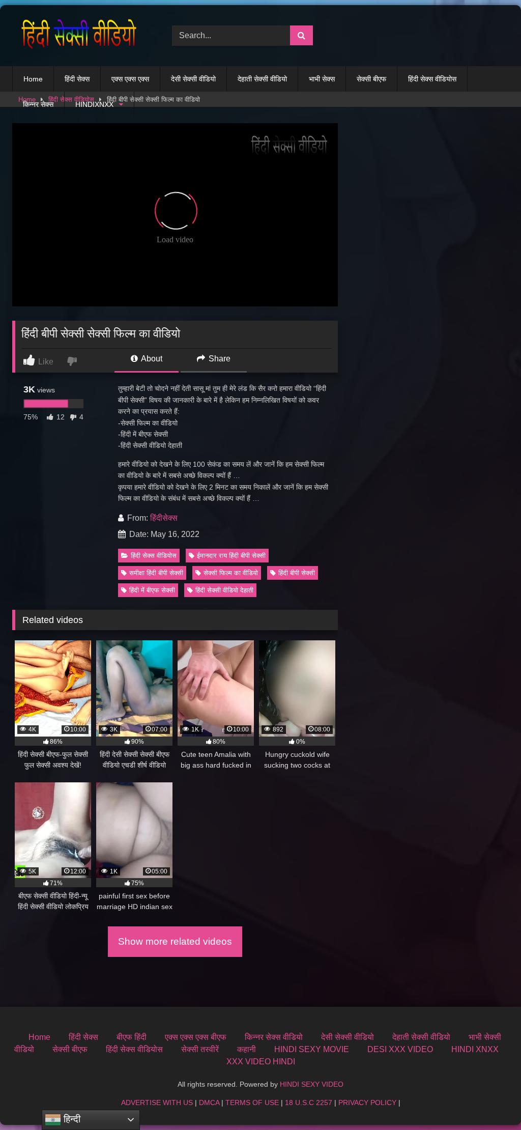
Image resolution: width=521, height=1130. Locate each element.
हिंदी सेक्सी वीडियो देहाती (224, 590)
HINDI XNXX (475, 1049)
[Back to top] (489, 1100)
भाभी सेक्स (322, 79)
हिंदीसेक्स (164, 518)
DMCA (209, 1102)
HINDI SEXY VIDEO (311, 1084)
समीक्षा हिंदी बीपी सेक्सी (156, 573)
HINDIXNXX (94, 104)
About (150, 358)
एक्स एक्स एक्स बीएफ (195, 1037)
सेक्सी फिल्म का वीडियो (231, 573)
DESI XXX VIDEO (400, 1049)
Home (33, 79)
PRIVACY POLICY (367, 1102)
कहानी (246, 1049)
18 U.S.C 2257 (308, 1102)
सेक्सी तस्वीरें (200, 1049)
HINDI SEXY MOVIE (311, 1049)
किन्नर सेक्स (38, 104)
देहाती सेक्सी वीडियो (262, 79)
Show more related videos (175, 941)
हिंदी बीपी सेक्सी (296, 573)
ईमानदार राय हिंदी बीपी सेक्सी (231, 555)
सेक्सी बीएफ (371, 79)
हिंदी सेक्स (77, 79)
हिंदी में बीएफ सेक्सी (152, 590)
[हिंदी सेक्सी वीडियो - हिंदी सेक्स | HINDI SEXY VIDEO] (80, 35)
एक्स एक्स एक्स (130, 79)
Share (218, 358)
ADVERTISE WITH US (157, 1102)
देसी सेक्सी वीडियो (193, 79)
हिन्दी (70, 1119)
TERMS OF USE (252, 1102)
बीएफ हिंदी (132, 1037)
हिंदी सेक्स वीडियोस (432, 79)
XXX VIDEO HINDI (260, 1061)
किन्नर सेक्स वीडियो (274, 1037)
